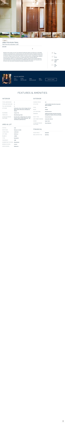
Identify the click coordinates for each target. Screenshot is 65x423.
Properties (30, 3)
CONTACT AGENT (51, 79)
